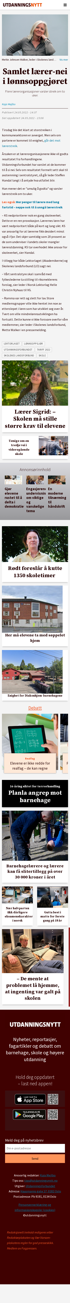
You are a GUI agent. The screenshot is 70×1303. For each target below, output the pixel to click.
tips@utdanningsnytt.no (41, 1180)
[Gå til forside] (22, 5)
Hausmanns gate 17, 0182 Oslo (40, 1191)
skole (42, 355)
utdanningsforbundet (18, 349)
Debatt (35, 708)
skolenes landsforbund (19, 355)
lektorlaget (12, 343)
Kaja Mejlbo (48, 1175)
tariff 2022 (43, 349)
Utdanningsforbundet (40, 1186)
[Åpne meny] (65, 5)
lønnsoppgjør (33, 343)
